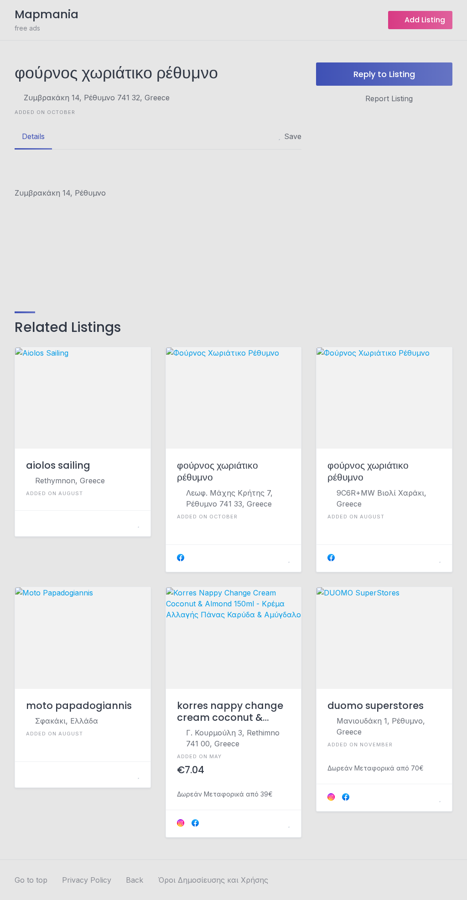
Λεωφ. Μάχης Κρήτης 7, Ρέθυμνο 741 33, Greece (229, 498)
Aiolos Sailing (58, 465)
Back (134, 879)
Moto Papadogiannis (79, 706)
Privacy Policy (86, 879)
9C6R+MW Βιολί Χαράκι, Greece (381, 498)
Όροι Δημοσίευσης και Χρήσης (213, 879)
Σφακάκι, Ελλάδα (66, 720)
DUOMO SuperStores (375, 706)
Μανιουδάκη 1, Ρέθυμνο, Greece (381, 726)
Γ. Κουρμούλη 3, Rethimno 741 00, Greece (233, 738)
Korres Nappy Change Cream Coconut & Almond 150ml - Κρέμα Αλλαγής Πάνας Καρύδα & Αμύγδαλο (231, 712)
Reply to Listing (384, 74)
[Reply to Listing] (127, 523)
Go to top (31, 879)
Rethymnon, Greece (70, 480)
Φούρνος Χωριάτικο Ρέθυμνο (217, 472)
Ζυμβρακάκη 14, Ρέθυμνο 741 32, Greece (97, 97)
